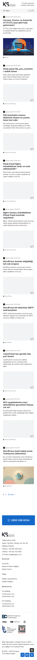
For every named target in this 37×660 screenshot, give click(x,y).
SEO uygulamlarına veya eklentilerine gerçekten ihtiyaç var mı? (18, 405)
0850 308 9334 (28, 5)
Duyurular (5, 563)
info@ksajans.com (15, 554)
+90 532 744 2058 (14, 552)
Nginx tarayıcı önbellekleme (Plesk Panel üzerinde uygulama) (17, 215)
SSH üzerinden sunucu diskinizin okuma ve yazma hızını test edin (16, 117)
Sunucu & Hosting (10, 103)
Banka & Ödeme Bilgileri (10, 566)
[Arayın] (32, 650)
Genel (7, 57)
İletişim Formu (7, 569)
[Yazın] (27, 655)
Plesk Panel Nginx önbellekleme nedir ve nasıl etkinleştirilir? (16, 166)
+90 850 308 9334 (15, 549)
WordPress (8, 296)
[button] (33, 11)
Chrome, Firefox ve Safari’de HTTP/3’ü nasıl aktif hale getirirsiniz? (17, 22)
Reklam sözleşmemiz (9, 579)
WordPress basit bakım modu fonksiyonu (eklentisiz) (17, 452)
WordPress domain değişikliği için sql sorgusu (18, 262)
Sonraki (12, 494)
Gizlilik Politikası (7, 582)
